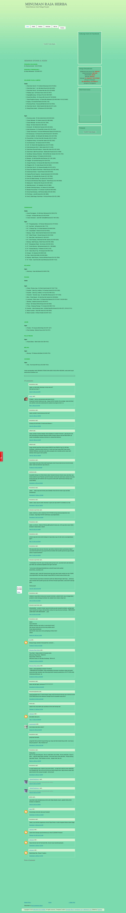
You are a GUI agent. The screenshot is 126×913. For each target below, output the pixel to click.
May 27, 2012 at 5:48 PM (34, 555)
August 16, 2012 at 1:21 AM (35, 635)
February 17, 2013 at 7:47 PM (36, 709)
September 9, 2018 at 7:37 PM (36, 855)
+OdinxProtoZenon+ (34, 779)
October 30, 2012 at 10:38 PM (36, 661)
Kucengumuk (32, 724)
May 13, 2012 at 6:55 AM (34, 541)
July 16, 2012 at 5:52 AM (34, 614)
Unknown (31, 714)
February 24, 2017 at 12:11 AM (36, 835)
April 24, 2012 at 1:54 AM (34, 529)
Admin (30, 396)
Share (18, 592)
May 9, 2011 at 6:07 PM (34, 405)
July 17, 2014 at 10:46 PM (35, 719)
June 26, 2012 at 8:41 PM (35, 588)
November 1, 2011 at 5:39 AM (36, 483)
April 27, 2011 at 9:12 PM (34, 391)
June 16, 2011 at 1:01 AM (35, 440)
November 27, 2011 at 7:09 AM (36, 495)
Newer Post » (27, 902)
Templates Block (70, 909)
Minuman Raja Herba (34, 650)
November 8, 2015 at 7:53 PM (36, 774)
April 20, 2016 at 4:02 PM (34, 792)
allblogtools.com (87, 909)
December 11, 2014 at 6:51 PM (36, 745)
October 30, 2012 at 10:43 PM (36, 676)
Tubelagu (99, 909)
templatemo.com (78, 909)
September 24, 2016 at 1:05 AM (36, 814)
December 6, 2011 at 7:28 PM (36, 505)
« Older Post (72, 902)
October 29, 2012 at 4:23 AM (35, 645)
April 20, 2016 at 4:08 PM (34, 804)
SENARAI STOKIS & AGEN (35, 61)
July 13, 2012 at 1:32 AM (34, 600)
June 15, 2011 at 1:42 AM (35, 426)
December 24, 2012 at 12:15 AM (36, 687)
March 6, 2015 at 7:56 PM (35, 761)
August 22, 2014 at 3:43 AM (35, 729)
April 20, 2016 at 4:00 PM (34, 783)
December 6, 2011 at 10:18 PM (36, 517)
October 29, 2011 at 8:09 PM (35, 467)
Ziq (30, 640)
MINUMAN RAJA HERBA (46, 3)
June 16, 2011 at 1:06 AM (35, 455)
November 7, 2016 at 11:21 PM (36, 825)
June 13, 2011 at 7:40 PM (35, 415)
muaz (30, 809)
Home (49, 902)
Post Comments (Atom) (37, 905)
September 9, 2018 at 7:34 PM (36, 845)
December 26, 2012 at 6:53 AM (36, 699)
